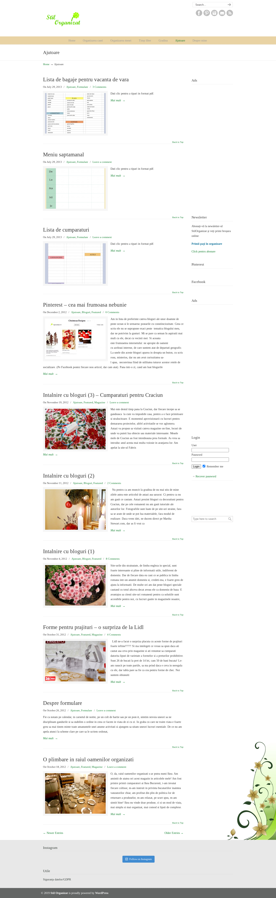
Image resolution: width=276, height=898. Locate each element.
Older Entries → (173, 832)
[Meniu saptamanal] (75, 188)
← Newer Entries (53, 832)
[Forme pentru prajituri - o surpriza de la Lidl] (75, 661)
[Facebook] (199, 15)
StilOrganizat (71, 19)
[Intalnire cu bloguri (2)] (75, 509)
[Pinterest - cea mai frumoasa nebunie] (75, 339)
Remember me (214, 466)
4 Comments (114, 634)
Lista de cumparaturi (66, 230)
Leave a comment (102, 161)
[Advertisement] (212, 146)
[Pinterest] (206, 15)
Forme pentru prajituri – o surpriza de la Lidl (93, 627)
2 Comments (114, 483)
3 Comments (99, 86)
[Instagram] (214, 15)
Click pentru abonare (203, 251)
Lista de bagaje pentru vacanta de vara (86, 79)
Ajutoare (71, 86)
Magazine (99, 402)
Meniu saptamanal (63, 154)
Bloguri (86, 312)
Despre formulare (62, 703)
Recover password (206, 476)
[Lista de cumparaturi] (75, 263)
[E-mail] (222, 15)
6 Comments (112, 312)
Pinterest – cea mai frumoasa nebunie (84, 305)
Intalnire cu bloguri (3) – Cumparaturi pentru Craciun (103, 395)
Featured (96, 312)
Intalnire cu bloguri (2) (68, 476)
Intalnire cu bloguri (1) (68, 551)
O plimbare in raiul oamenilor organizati (88, 759)
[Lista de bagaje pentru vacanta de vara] (75, 113)
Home (46, 64)
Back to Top (177, 142)
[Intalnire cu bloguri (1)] (75, 585)
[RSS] (229, 15)
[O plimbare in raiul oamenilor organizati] (75, 793)
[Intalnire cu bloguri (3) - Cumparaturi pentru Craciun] (75, 429)
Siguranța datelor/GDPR (57, 879)
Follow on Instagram (140, 859)
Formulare (82, 86)
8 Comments (113, 558)
